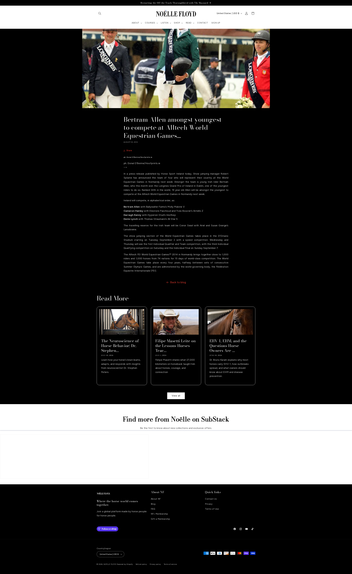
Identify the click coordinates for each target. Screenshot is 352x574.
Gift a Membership (160, 519)
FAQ (153, 509)
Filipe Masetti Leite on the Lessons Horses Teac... (175, 346)
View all (176, 395)
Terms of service (170, 564)
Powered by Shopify (125, 564)
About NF (156, 499)
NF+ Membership (159, 514)
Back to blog (178, 282)
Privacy (208, 504)
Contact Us (211, 499)
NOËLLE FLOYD (110, 564)
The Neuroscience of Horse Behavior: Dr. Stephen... (120, 346)
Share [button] (129, 150)
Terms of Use (212, 509)
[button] (100, 13)
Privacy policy (155, 564)
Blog (153, 504)
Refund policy (141, 564)
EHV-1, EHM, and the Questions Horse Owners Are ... (228, 346)
